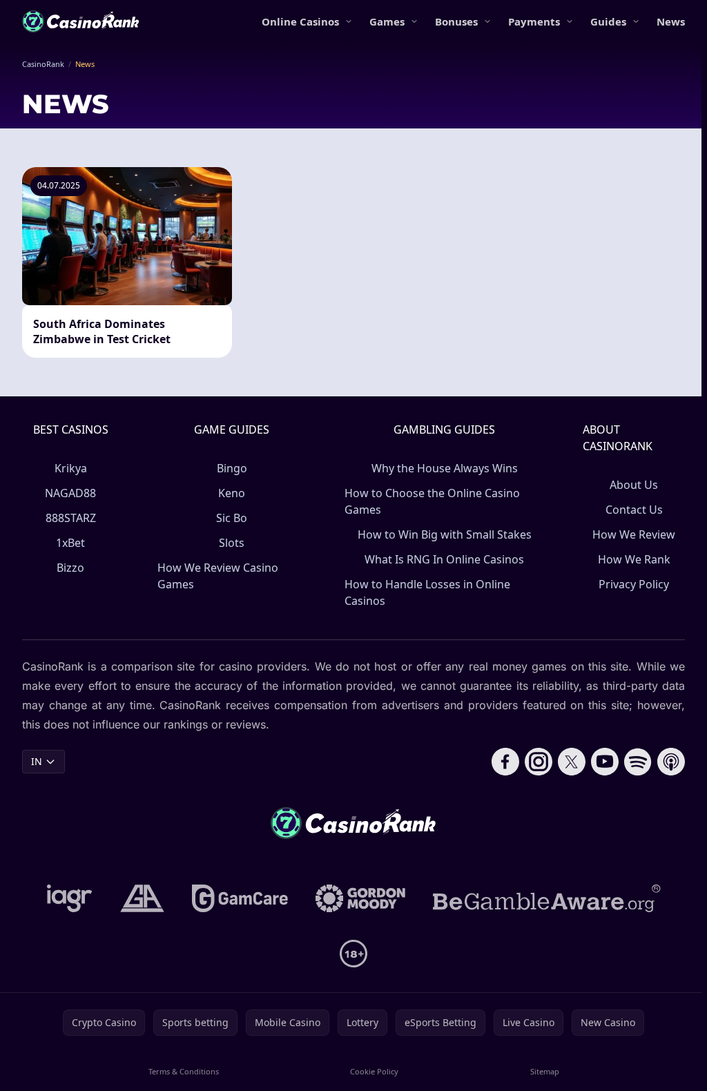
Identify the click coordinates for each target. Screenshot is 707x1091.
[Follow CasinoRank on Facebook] (505, 761)
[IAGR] (70, 898)
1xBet (70, 542)
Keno (231, 493)
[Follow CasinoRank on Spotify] (638, 761)
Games (387, 21)
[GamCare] (240, 898)
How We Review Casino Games (217, 576)
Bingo (232, 468)
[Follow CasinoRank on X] (571, 761)
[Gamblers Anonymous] (142, 898)
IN (36, 761)
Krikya (71, 468)
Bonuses (456, 21)
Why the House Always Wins (444, 468)
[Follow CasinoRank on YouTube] (605, 761)
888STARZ (71, 517)
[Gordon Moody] (360, 898)
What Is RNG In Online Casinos (444, 559)
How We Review (633, 534)
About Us (634, 484)
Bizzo (70, 567)
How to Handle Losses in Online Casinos (427, 592)
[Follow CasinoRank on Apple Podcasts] (671, 761)
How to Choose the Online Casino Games (432, 501)
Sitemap (544, 1071)
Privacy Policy (634, 584)
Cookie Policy (374, 1071)
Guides (608, 21)
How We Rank (634, 559)
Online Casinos (300, 21)
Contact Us (634, 509)
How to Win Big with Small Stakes (445, 534)
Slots (231, 542)
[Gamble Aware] (547, 898)
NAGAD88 (70, 493)
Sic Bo (231, 517)
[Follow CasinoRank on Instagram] (538, 761)
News (671, 21)
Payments (534, 21)
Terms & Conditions (183, 1071)
